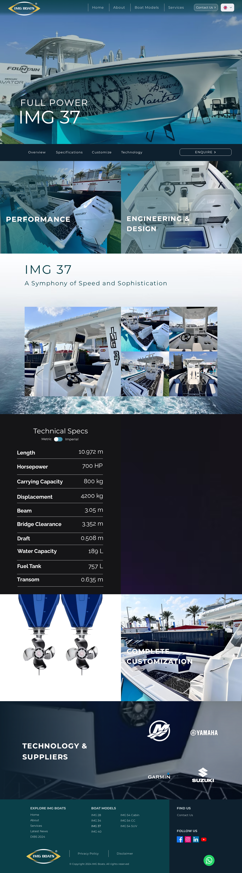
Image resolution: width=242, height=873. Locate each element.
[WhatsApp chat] (209, 860)
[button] (146, 7)
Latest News (39, 831)
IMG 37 (96, 826)
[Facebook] (180, 839)
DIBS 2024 (37, 836)
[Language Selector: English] (227, 8)
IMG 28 (96, 815)
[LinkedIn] (196, 839)
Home (34, 814)
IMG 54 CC (127, 820)
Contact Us (185, 815)
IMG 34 (96, 820)
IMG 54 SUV (128, 826)
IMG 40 (96, 831)
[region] (74, 206)
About (34, 820)
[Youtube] (204, 839)
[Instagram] (188, 839)
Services (36, 825)
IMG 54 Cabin (129, 815)
